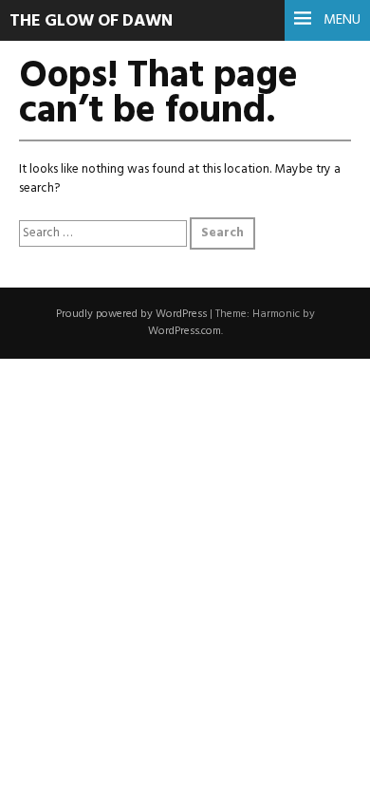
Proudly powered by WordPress (131, 314)
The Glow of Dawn (91, 21)
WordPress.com (184, 331)
